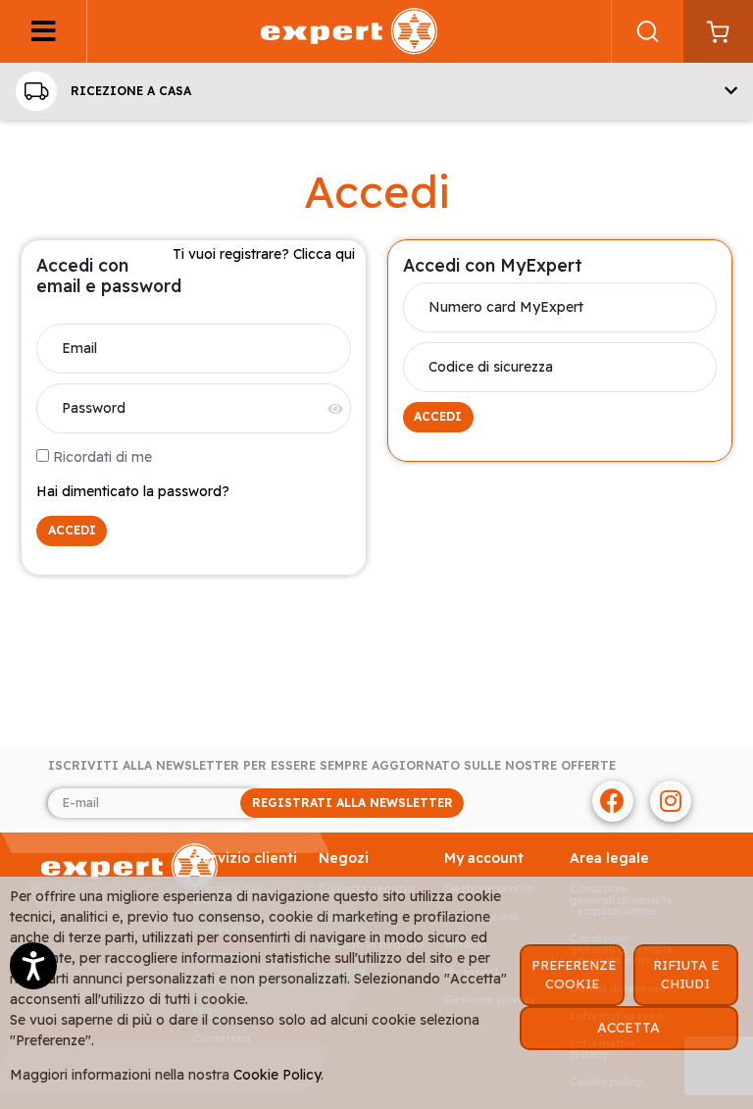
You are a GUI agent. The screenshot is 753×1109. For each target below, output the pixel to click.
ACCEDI (72, 530)
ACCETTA (628, 1027)
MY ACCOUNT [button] (484, 858)
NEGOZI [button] (344, 858)
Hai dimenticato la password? (132, 491)
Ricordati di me (102, 457)
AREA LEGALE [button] (609, 858)
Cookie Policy (277, 1075)
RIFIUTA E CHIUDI (686, 974)
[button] (376, 91)
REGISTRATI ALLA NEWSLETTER (352, 802)
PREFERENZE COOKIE (573, 974)
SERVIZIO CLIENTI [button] (245, 858)
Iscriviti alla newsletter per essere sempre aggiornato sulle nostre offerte (332, 766)
